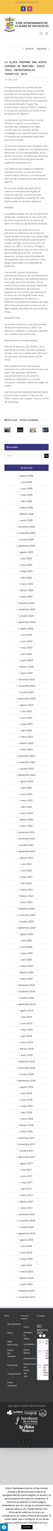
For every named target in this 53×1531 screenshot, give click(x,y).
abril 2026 (26, 501)
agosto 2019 (26, 1010)
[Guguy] (35, 1410)
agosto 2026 (26, 476)
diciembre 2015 (27, 1290)
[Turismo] (15, 1410)
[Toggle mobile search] (41, 33)
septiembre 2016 (26, 1233)
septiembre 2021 (26, 851)
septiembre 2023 (26, 698)
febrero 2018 (26, 1125)
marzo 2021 (26, 889)
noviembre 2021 (26, 838)
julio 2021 (26, 864)
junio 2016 (26, 1252)
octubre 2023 (27, 692)
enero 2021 (27, 902)
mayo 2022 (27, 800)
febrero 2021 (26, 896)
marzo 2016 (26, 1271)
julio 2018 (26, 1093)
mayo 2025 (27, 571)
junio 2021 (26, 870)
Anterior (29, 48)
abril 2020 (26, 959)
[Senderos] (26, 1418)
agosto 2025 (26, 552)
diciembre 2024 (27, 603)
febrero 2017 (26, 1201)
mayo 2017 (27, 1182)
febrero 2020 (26, 972)
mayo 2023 (27, 724)
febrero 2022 (26, 819)
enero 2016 (27, 1284)
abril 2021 (26, 883)
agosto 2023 (26, 705)
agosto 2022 (26, 781)
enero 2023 (27, 749)
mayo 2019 (27, 1029)
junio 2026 (26, 488)
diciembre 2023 (27, 679)
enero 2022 (27, 826)
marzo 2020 (26, 966)
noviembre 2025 (26, 533)
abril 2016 (26, 1265)
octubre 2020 (27, 921)
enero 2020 (27, 978)
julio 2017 (26, 1169)
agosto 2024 (26, 628)
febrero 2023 (26, 743)
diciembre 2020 (27, 908)
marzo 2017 (26, 1195)
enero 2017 (27, 1208)
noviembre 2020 (26, 915)
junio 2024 (26, 641)
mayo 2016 (27, 1259)
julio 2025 (26, 558)
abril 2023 (26, 730)
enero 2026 (27, 520)
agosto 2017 (26, 1163)
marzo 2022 (26, 813)
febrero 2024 (26, 667)
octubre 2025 (27, 539)
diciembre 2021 (27, 832)
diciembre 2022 (27, 756)
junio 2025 (26, 565)
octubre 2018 (27, 1074)
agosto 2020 (26, 934)
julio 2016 (26, 1246)
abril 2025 (26, 577)
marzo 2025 (26, 584)
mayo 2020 (27, 953)
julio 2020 (26, 940)
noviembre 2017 (26, 1144)
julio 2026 (26, 482)
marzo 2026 (26, 507)
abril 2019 (26, 1036)
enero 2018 (27, 1131)
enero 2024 (27, 673)
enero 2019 (27, 1055)
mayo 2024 (27, 647)
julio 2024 (26, 635)
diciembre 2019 (27, 985)
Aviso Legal (13, 1406)
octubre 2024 (27, 616)
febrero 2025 (26, 590)
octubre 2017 (27, 1150)
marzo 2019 (26, 1042)
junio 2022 (26, 794)
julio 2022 (26, 787)
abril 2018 (26, 1112)
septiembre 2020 (26, 928)
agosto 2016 (26, 1240)
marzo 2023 (26, 736)
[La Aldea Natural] (26, 1426)
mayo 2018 (27, 1106)
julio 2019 (26, 1017)
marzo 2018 (26, 1119)
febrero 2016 (26, 1278)
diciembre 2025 (27, 526)
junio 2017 (26, 1176)
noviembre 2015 (26, 1297)
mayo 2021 (27, 877)
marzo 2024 (26, 660)
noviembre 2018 (26, 1068)
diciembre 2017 (27, 1138)
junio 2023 (26, 717)
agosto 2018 (26, 1087)
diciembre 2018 (27, 1061)
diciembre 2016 (27, 1214)
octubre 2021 (27, 845)
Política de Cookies (37, 1406)
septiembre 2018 (26, 1080)
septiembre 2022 (26, 775)
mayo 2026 (27, 495)
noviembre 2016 (26, 1220)
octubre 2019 (27, 998)
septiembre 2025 (26, 545)
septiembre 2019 (26, 1004)
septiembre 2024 (26, 622)
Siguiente (41, 48)
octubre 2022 (27, 768)
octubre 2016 (27, 1227)
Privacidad (23, 1406)
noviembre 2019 (26, 991)
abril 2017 (26, 1189)
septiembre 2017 (26, 1157)
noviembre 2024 (26, 609)
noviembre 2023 (26, 686)
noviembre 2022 (26, 762)
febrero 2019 (26, 1049)
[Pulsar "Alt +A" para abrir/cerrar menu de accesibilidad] (4, 1527)
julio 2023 (26, 711)
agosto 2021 (26, 858)
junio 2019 (26, 1023)
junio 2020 (26, 947)
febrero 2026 (26, 514)
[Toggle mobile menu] (47, 33)
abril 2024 (26, 654)
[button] (6, 430)
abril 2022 (26, 807)
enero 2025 (27, 596)
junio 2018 (26, 1099)
